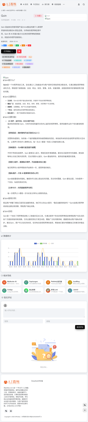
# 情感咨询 (17, 60)
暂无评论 (8, 297)
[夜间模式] (85, 410)
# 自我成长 (29, 64)
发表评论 (80, 327)
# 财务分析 (16, 67)
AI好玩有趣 (19, 10)
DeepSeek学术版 (37, 381)
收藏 (39, 15)
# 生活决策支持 (7, 64)
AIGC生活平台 (11, 10)
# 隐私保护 (26, 67)
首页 (4, 10)
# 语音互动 (6, 67)
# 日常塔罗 (27, 60)
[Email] (11, 411)
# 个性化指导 (6, 60)
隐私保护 (11, 113)
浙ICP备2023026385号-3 (34, 417)
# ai (30, 57)
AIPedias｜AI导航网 (21, 417)
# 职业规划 (19, 64)
